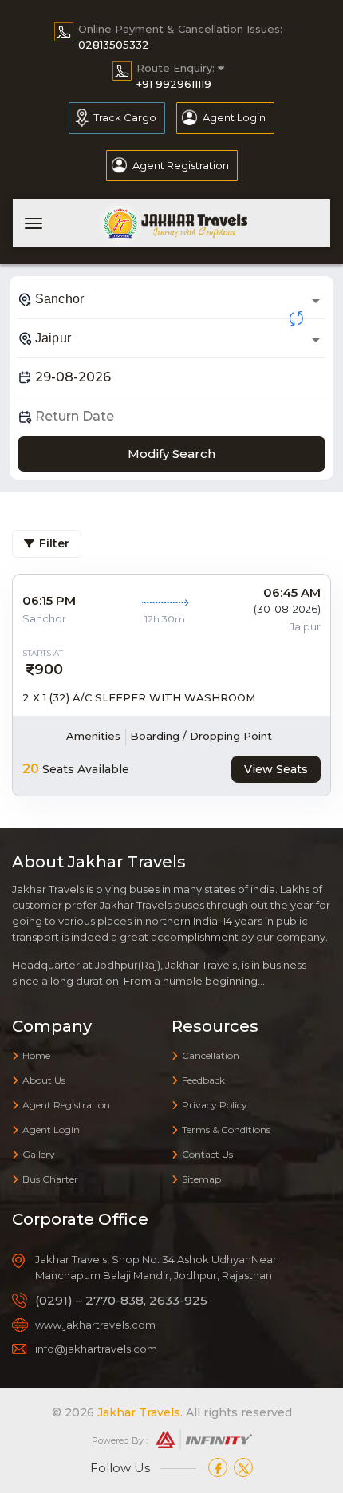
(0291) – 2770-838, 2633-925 (121, 1300)
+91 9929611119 (173, 83)
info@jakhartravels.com (96, 1348)
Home (36, 1055)
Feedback (203, 1080)
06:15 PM (49, 600)
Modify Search (171, 453)
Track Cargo (124, 117)
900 (48, 669)
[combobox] (171, 299)
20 (30, 768)
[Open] (316, 301)
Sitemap (201, 1179)
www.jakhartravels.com (95, 1324)
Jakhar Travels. (140, 1412)
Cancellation (210, 1055)
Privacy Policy (214, 1105)
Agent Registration (180, 165)
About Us (43, 1080)
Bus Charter (50, 1179)
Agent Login (234, 117)
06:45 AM (292, 592)
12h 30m (164, 619)
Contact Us (207, 1154)
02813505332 (113, 44)
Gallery (38, 1154)
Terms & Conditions (226, 1130)
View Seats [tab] (276, 769)
